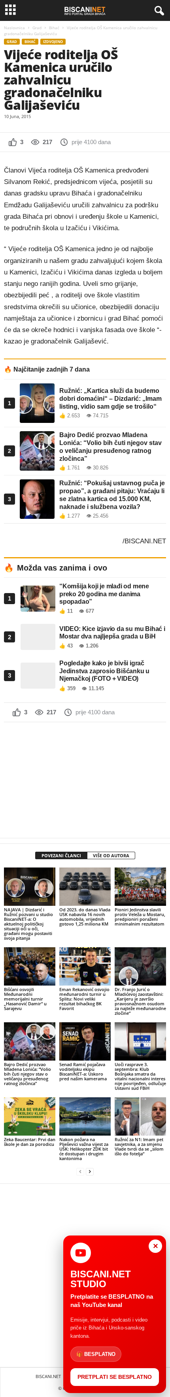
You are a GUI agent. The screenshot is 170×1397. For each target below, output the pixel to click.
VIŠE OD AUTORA (111, 855)
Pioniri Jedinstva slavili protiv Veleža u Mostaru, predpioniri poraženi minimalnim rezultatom (140, 917)
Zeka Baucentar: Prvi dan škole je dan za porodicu (29, 1141)
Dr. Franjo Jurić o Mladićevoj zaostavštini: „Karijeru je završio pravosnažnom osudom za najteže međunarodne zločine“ (140, 1001)
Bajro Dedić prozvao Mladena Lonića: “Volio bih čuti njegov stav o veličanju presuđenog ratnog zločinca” (27, 1073)
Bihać (54, 27)
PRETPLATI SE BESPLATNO (114, 1377)
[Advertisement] (85, 779)
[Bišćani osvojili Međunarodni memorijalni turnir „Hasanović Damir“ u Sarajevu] (29, 966)
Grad (37, 27)
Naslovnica (14, 27)
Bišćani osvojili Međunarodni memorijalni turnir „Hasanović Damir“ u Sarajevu (25, 998)
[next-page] (90, 1172)
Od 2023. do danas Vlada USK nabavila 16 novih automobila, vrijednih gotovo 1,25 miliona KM (84, 917)
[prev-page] (80, 1172)
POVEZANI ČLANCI (61, 855)
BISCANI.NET (48, 1376)
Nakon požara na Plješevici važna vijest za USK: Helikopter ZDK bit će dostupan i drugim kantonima (83, 1148)
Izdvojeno (53, 41)
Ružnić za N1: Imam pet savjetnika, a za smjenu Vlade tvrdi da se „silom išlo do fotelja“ (139, 1146)
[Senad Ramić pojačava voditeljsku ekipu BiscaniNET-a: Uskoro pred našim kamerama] (85, 1041)
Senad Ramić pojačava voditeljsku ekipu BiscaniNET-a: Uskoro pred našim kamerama (83, 1071)
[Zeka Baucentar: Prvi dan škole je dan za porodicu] (29, 1116)
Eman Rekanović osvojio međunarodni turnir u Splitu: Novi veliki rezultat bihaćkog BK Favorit (84, 998)
